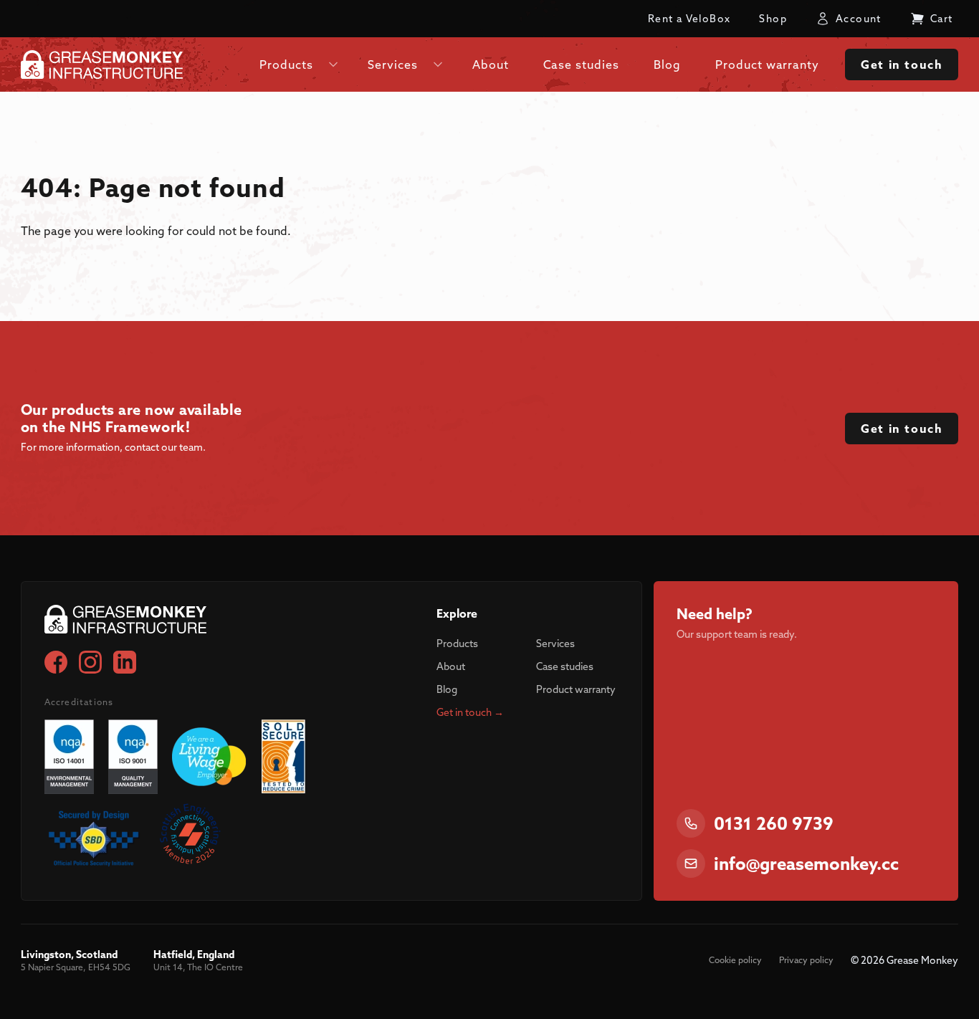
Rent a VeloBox (689, 18)
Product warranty (576, 689)
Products (457, 643)
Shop (773, 18)
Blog (446, 689)
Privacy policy (806, 960)
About (450, 666)
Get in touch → (470, 712)
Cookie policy (735, 960)
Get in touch (901, 64)
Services (555, 643)
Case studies (564, 666)
